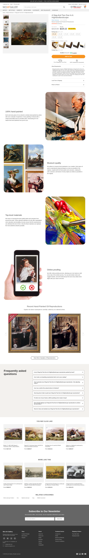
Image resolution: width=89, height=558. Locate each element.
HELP (11, 4)
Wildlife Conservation (41, 497)
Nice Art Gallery (12, 7)
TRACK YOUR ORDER (73, 4)
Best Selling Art (45, 10)
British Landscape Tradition (9, 497)
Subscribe (59, 518)
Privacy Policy (58, 539)
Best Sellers (24, 535)
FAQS (56, 535)
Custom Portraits (25, 534)
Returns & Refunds (59, 537)
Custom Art (36, 10)
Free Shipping (76, 7)
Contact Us (57, 534)
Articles (40, 541)
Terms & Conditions (59, 541)
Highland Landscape (25, 497)
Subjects (19, 10)
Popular (23, 537)
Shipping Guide (75, 535)
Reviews (41, 539)
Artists (5, 10)
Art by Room (27, 10)
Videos (40, 543)
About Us (41, 534)
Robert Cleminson (10, 12)
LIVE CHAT (17, 4)
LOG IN (84, 4)
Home (4, 12)
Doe (18, 497)
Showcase (55, 10)
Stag (33, 497)
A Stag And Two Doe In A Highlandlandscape (24, 12)
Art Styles (12, 10)
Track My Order (75, 534)
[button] (10, 33)
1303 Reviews (59, 23)
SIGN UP (80, 4)
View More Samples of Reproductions (44, 358)
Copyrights (41, 545)
